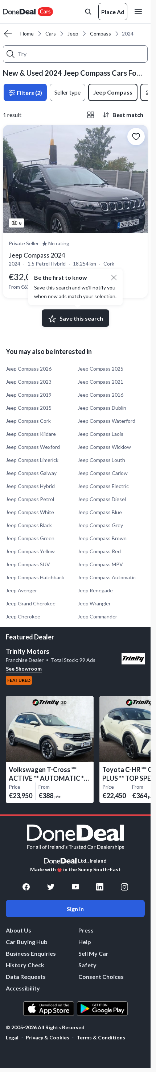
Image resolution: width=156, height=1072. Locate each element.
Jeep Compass (112, 92)
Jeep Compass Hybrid (30, 486)
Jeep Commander (97, 616)
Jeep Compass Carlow (103, 473)
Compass (100, 33)
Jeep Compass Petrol (30, 499)
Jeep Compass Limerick (32, 460)
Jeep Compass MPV (100, 564)
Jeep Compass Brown (102, 538)
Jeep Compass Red (99, 551)
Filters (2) (29, 92)
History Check (25, 965)
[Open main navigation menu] (140, 11)
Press (86, 930)
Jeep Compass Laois (100, 434)
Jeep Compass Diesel (102, 499)
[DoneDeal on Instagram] (124, 887)
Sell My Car (93, 953)
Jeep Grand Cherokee (31, 603)
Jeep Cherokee (23, 616)
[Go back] (8, 34)
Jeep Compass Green (30, 538)
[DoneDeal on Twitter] (50, 887)
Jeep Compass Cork (28, 421)
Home (27, 33)
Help (84, 941)
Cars (50, 33)
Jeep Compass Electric (103, 486)
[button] (114, 277)
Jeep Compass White (30, 512)
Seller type (67, 92)
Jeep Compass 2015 (29, 408)
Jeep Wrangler (94, 603)
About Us (18, 930)
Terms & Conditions (101, 1037)
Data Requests (26, 976)
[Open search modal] (88, 12)
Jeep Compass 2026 (29, 369)
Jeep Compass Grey (100, 525)
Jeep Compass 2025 (100, 369)
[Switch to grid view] (90, 115)
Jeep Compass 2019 (29, 395)
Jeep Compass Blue (100, 512)
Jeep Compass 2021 (100, 382)
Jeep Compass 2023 (29, 382)
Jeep (72, 33)
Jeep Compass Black (29, 525)
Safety (87, 965)
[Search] (10, 54)
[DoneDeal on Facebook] (26, 887)
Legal (12, 1037)
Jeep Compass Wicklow (104, 447)
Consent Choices (101, 976)
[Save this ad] (136, 136)
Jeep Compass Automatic (107, 577)
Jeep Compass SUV (28, 564)
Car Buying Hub (27, 941)
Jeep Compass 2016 (100, 395)
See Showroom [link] (24, 669)
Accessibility (23, 988)
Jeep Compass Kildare (31, 434)
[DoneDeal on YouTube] (75, 887)
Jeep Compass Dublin (102, 408)
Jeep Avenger (21, 590)
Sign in (75, 908)
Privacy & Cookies (47, 1037)
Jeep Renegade (95, 590)
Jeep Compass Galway (31, 473)
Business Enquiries (31, 953)
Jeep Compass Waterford (106, 421)
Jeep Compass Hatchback (35, 577)
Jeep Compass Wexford (33, 447)
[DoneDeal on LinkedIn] (99, 887)
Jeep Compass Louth (101, 460)
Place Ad (112, 11)
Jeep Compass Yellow (30, 551)
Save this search (81, 318)
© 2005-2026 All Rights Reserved (45, 1027)
